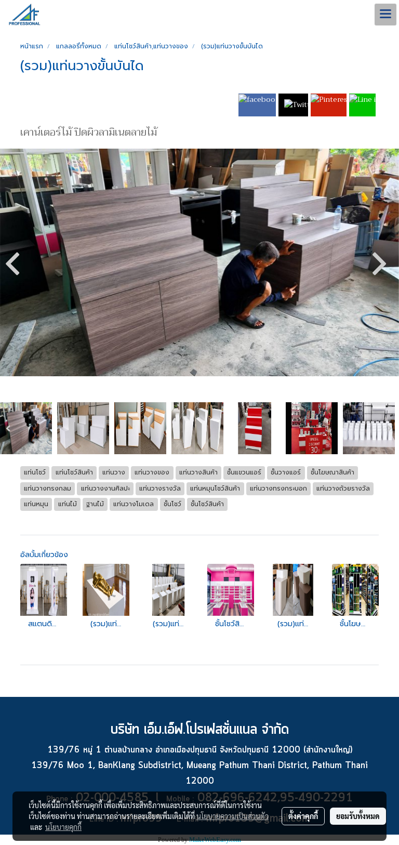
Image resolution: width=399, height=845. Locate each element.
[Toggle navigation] (385, 14)
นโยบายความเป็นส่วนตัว (232, 816)
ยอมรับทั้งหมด (358, 816)
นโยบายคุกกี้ (63, 826)
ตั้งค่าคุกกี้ (303, 816)
